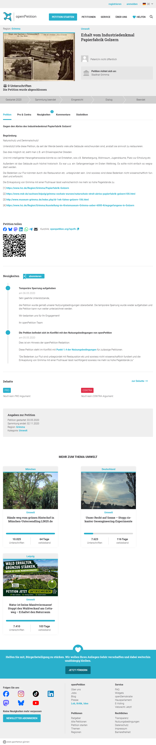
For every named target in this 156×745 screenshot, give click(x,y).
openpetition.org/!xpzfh (63, 229)
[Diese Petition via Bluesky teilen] (10, 229)
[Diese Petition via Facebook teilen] (5, 229)
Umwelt (85, 28)
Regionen (76, 732)
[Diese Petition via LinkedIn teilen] (21, 229)
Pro (7, 390)
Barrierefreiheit (123, 732)
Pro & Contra (24, 114)
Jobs (73, 693)
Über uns (76, 689)
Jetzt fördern (78, 670)
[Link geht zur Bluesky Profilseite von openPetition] (21, 702)
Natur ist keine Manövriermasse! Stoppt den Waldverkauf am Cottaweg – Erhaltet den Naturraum (30, 608)
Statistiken (82, 114)
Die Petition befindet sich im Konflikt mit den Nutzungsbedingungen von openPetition (65, 332)
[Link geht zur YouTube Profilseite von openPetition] (36, 702)
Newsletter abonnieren (21, 718)
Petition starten (63, 17)
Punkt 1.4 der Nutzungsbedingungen (76, 349)
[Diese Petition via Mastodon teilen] (16, 229)
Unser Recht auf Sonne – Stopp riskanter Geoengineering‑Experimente (108, 519)
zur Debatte (138, 381)
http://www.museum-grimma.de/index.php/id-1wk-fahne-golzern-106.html (47, 199)
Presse (74, 700)
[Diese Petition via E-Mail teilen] (36, 229)
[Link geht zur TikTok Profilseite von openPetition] (36, 693)
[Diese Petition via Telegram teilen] (31, 229)
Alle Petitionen (79, 721)
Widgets (119, 693)
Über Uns (121, 17)
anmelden (132, 4)
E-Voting (119, 703)
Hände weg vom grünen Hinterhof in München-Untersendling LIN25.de (30, 519)
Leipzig (30, 556)
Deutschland (108, 469)
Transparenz (121, 718)
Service (105, 17)
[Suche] (151, 16)
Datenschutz (121, 725)
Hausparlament (123, 700)
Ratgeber (76, 718)
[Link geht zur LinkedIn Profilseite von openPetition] (51, 693)
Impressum (121, 728)
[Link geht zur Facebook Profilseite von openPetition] (6, 693)
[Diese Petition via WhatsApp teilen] (26, 229)
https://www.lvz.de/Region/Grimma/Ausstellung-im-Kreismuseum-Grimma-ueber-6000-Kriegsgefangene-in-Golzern (70, 205)
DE (148, 4)
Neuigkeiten (43, 113)
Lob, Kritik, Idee (79, 703)
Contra (87, 390)
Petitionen (89, 17)
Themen (75, 728)
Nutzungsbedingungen (127, 721)
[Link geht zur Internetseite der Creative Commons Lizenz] (5, 741)
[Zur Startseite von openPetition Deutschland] (20, 17)
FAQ (117, 689)
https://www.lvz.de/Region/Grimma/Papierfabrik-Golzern (37, 188)
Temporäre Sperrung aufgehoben (37, 288)
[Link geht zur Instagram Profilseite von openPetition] (21, 693)
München (30, 469)
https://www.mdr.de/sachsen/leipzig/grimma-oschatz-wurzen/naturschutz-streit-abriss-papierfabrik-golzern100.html (70, 193)
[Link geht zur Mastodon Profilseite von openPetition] (6, 702)
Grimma (16, 28)
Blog (73, 696)
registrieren (115, 4)
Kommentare (63, 114)
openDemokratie (124, 696)
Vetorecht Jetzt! (123, 707)
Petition (7, 114)
